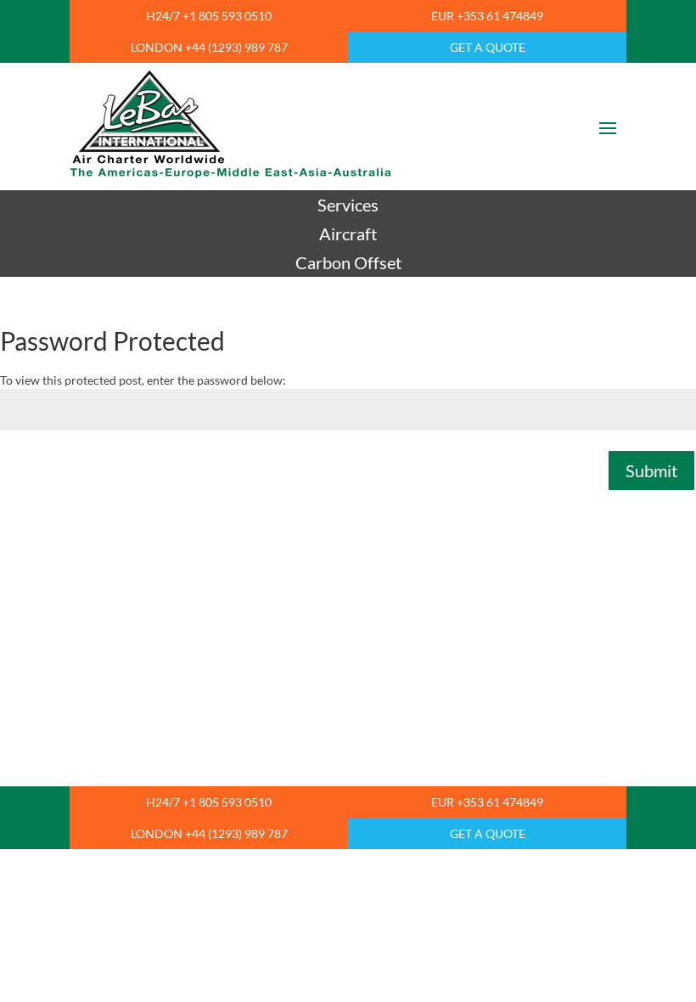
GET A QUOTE (487, 47)
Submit (651, 470)
